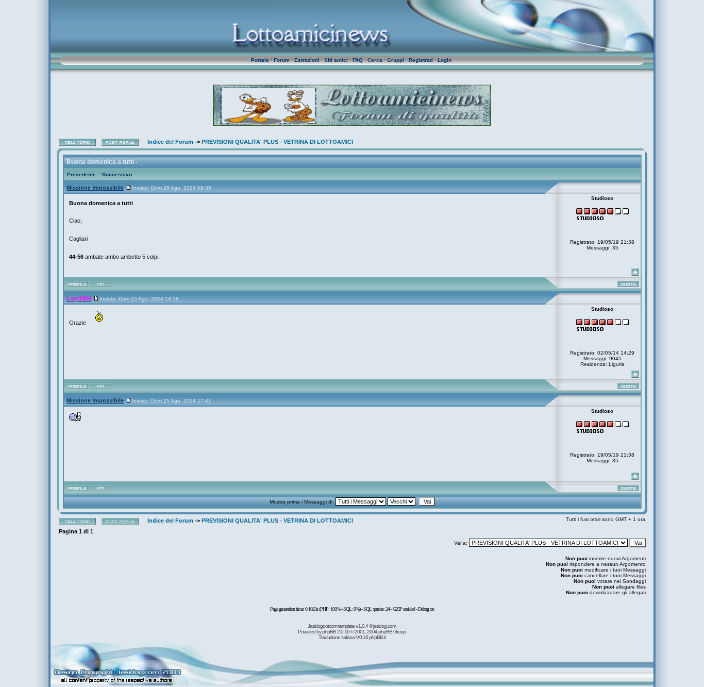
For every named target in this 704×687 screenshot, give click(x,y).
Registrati (421, 60)
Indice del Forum (170, 142)
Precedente (81, 174)
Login (444, 60)
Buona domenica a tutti (100, 161)
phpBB (329, 631)
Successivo (117, 174)
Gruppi (395, 60)
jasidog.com (384, 626)
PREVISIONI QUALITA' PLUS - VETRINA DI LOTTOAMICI (277, 142)
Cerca (374, 60)
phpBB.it (377, 637)
